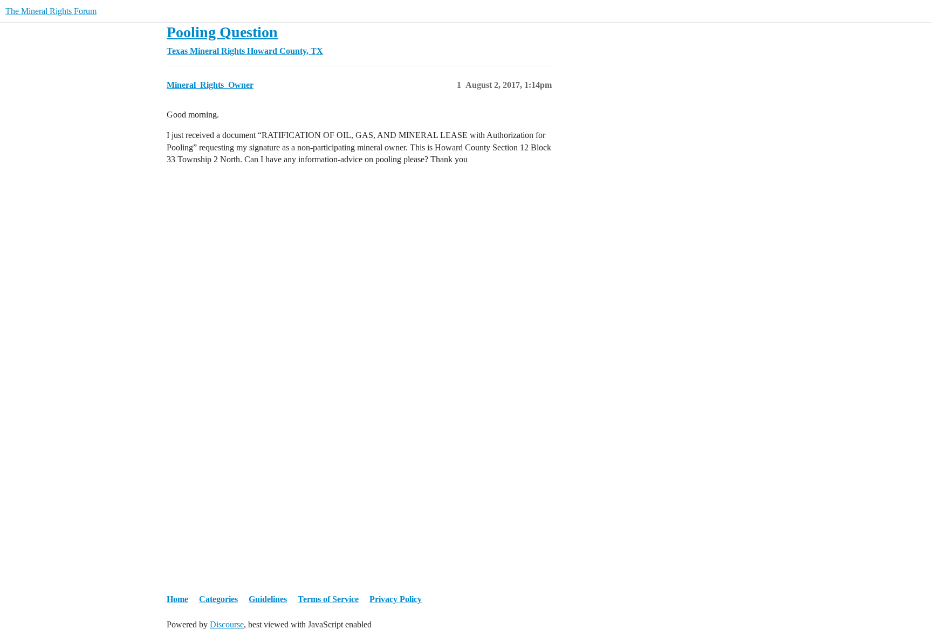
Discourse (227, 624)
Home (177, 599)
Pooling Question (222, 32)
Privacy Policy (395, 599)
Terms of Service (328, 599)
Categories (218, 599)
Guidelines (268, 599)
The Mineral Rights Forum (51, 11)
